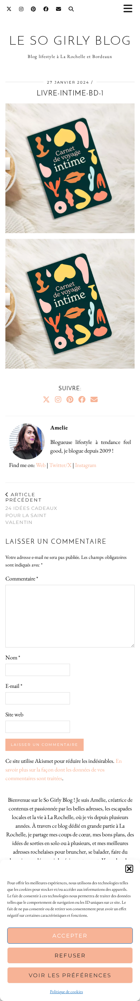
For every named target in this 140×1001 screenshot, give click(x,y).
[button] (130, 9)
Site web (14, 714)
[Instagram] (21, 9)
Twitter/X (60, 465)
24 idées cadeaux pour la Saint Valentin (31, 508)
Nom (12, 657)
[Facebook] (46, 9)
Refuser (70, 955)
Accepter (70, 935)
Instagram (85, 465)
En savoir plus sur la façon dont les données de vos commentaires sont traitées (63, 769)
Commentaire (21, 578)
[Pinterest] (33, 9)
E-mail (13, 686)
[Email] (58, 9)
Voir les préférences (70, 975)
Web (41, 465)
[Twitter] (9, 9)
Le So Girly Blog (70, 41)
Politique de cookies (66, 992)
